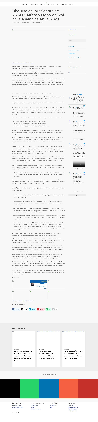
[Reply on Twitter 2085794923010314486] (73, 117)
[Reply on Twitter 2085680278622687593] (73, 140)
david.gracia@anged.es (73, 67)
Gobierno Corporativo (35, 409)
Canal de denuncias (72, 409)
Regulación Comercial (73, 50)
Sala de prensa (25, 22)
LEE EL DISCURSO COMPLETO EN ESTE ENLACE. (23, 63)
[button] (49, 421)
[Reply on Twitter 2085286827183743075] (73, 192)
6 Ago (84, 173)
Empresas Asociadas (16, 405)
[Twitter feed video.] (79, 162)
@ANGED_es (79, 107)
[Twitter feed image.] (79, 135)
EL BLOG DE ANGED (72, 29)
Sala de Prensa (53, 405)
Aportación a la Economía (17, 407)
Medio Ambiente (34, 405)
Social (32, 407)
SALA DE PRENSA (72, 35)
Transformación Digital (74, 57)
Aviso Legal (70, 405)
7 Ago (84, 107)
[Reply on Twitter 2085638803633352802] (73, 169)
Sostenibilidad (71, 53)
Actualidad (71, 46)
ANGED (73, 107)
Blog (51, 407)
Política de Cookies (72, 410)
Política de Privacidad (73, 407)
